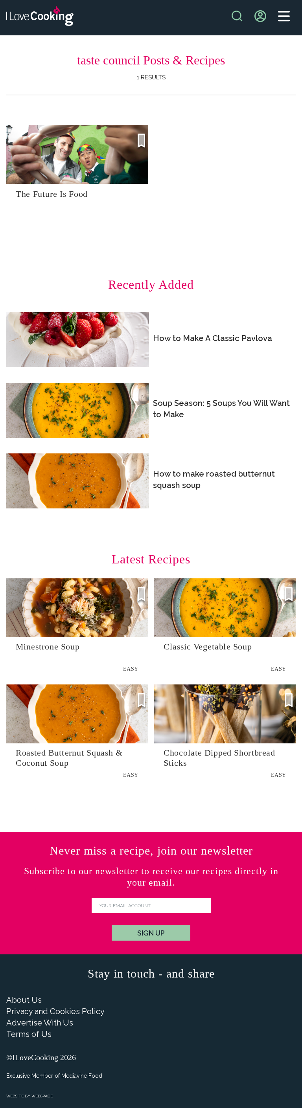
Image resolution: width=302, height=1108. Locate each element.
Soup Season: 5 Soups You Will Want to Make (221, 408)
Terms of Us (29, 1034)
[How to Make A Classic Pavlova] (77, 339)
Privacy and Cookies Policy (55, 1011)
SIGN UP (151, 933)
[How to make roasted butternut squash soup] (77, 480)
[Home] (40, 18)
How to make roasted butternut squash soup (214, 479)
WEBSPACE (42, 1096)
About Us (24, 1000)
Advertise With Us (39, 1022)
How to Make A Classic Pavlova (212, 338)
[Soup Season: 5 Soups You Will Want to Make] (77, 410)
